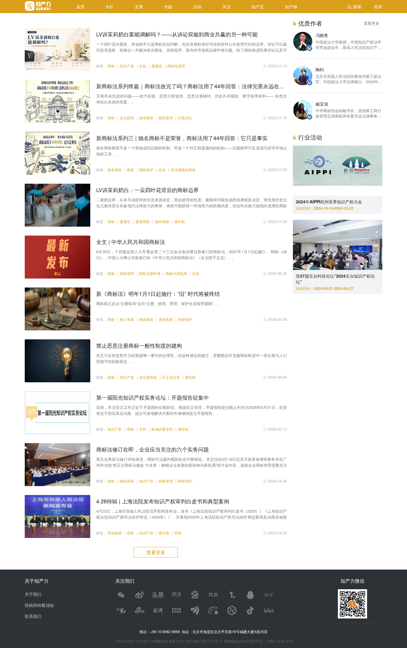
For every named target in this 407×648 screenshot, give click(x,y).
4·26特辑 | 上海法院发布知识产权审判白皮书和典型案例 (162, 501)
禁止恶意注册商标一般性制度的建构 (139, 345)
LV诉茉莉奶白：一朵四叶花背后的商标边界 (147, 190)
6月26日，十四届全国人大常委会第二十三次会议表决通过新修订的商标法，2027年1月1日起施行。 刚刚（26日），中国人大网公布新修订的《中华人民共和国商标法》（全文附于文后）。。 (191, 254)
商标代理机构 (176, 273)
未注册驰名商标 (183, 169)
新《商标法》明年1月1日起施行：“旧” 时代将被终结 (158, 293)
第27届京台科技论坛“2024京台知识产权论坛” (335, 279)
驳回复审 (166, 117)
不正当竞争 (171, 377)
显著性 (156, 65)
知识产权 (127, 65)
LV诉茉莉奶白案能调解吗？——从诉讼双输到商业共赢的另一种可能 (177, 34)
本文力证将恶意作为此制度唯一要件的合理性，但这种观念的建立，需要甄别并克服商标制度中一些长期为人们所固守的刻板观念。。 (191, 358)
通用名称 (166, 319)
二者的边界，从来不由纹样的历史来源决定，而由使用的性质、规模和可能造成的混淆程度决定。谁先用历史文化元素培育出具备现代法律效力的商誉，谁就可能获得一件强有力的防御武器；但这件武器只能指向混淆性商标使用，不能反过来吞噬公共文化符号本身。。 (191, 203)
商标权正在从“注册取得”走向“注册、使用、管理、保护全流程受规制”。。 (158, 303)
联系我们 (33, 616)
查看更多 (371, 23)
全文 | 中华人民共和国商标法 (130, 241)
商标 (111, 65)
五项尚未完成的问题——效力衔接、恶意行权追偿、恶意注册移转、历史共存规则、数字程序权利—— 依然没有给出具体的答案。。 (191, 99)
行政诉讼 (185, 117)
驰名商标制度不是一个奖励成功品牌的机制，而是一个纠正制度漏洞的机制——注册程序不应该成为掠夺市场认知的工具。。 (191, 151)
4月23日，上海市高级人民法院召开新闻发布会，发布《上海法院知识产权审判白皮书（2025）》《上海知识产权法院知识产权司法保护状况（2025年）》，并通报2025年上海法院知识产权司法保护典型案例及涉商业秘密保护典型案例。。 (191, 514)
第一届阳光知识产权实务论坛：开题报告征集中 (152, 397)
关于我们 (33, 594)
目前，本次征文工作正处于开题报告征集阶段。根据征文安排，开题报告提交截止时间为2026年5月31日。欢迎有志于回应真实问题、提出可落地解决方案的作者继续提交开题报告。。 (191, 410)
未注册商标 (148, 377)
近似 (142, 65)
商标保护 (146, 169)
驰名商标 (146, 117)
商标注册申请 (150, 273)
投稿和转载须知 (39, 605)
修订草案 (127, 319)
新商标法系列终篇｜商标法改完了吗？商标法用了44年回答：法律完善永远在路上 (193, 86)
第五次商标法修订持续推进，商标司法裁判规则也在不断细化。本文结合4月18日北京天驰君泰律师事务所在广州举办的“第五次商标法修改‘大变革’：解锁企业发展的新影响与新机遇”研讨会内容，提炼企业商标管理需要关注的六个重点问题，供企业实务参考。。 (191, 462)
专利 (142, 429)
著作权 (179, 221)
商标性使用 (176, 65)
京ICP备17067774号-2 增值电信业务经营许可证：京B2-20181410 (239, 641)
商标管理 (127, 273)
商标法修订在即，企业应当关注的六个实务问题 (152, 449)
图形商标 (143, 221)
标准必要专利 (162, 429)
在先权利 (127, 117)
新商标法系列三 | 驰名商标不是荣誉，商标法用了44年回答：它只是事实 (182, 138)
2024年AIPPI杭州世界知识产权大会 (329, 202)
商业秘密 (115, 532)
